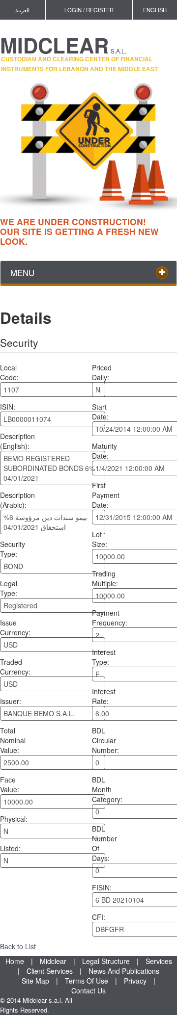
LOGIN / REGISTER (89, 10)
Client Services (50, 971)
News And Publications (123, 971)
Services (159, 961)
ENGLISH (155, 10)
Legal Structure (106, 961)
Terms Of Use (86, 981)
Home (14, 961)
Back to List (18, 946)
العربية (22, 10)
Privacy (135, 981)
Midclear (53, 961)
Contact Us (88, 990)
